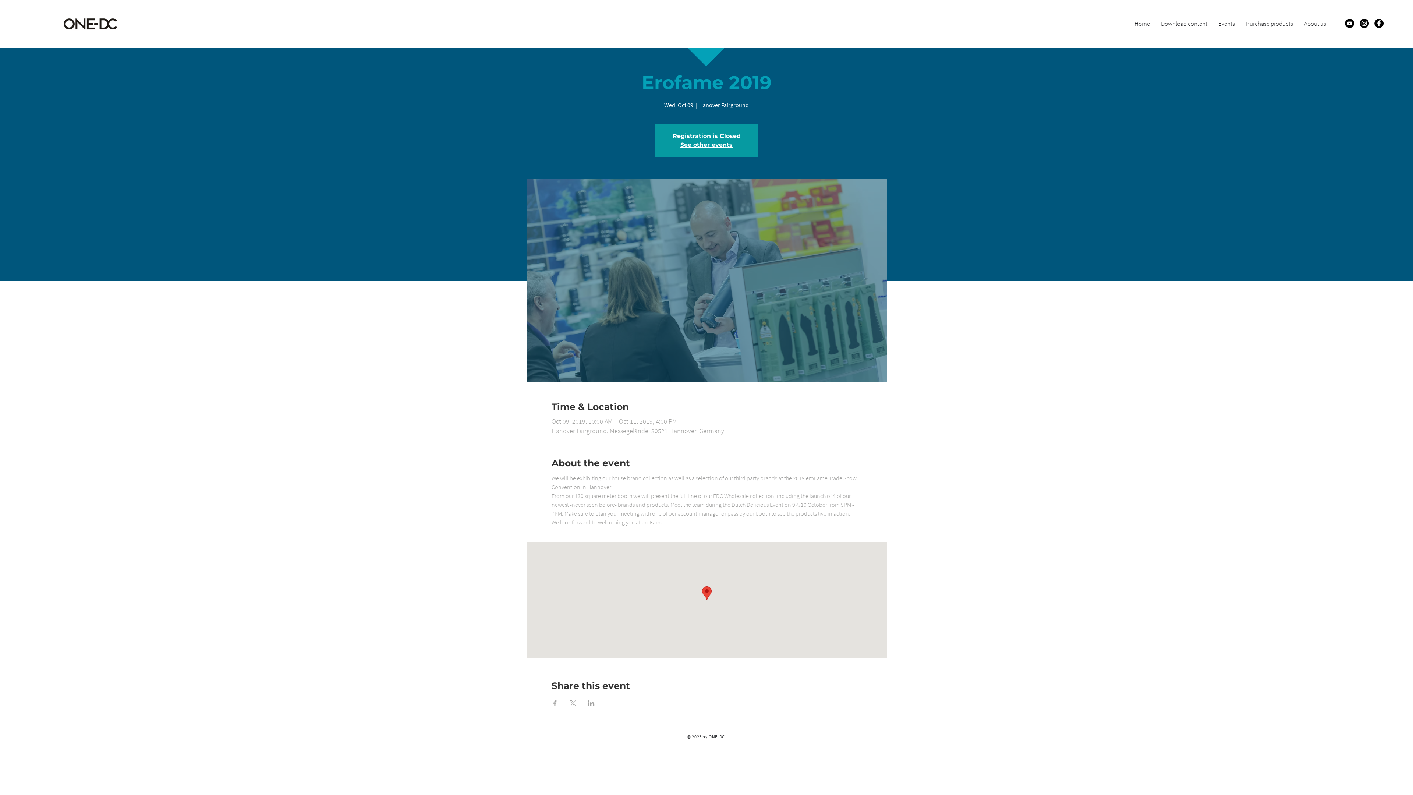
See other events (706, 144)
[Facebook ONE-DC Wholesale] (1379, 23)
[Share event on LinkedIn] (591, 703)
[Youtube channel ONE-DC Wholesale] (1349, 23)
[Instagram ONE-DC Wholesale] (1364, 23)
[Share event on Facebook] (555, 703)
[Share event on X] (573, 703)
